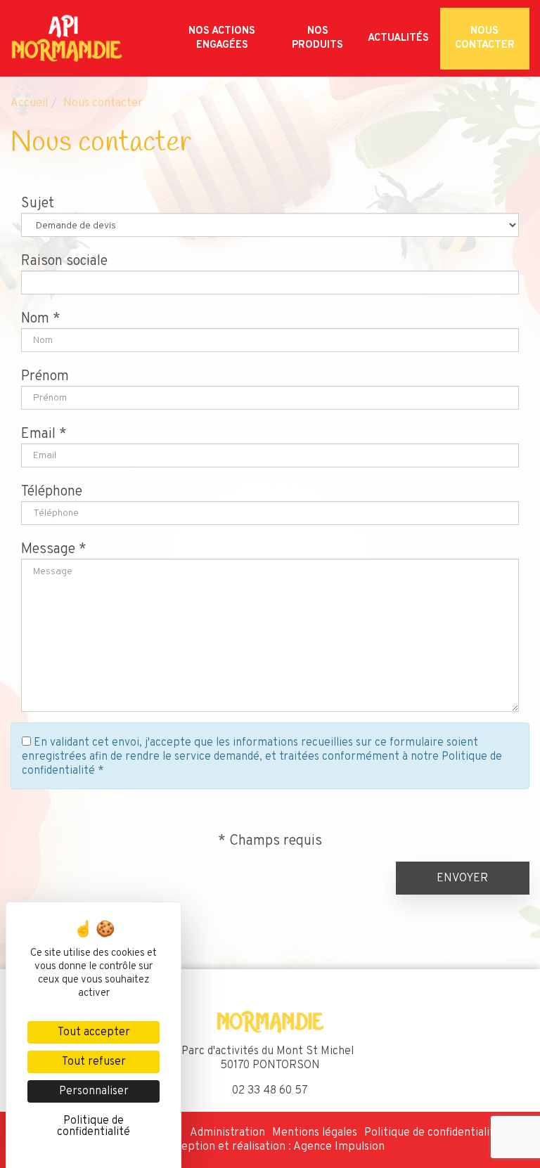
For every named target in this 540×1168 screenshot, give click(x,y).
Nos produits (317, 38)
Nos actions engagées (221, 38)
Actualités (398, 38)
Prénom (45, 377)
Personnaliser (94, 1091)
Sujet (37, 204)
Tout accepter (94, 1032)
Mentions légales (314, 1133)
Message (48, 549)
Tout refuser (94, 1062)
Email (38, 434)
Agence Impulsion (339, 1147)
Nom (35, 319)
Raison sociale (64, 261)
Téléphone (51, 492)
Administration (227, 1133)
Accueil (29, 103)
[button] (462, 878)
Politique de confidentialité (432, 1133)
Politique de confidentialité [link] (93, 1126)
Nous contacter (485, 38)
